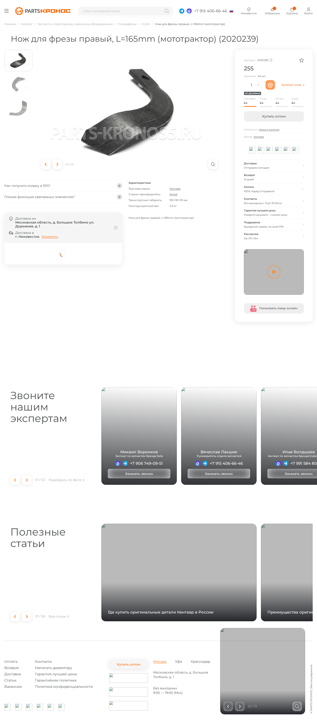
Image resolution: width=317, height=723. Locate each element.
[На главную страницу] (42, 11)
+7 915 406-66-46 (226, 463)
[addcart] (270, 85)
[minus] (245, 84)
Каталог (27, 24)
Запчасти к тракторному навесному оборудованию (75, 24)
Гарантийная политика (55, 680)
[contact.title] (181, 11)
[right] (57, 164)
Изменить (50, 237)
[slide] (297, 706)
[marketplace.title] (128, 678)
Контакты (43, 662)
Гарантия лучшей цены (56, 674)
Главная (10, 24)
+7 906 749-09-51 (146, 463)
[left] (45, 164)
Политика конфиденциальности (64, 687)
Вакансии (13, 687)
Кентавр (174, 188)
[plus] (258, 84)
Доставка (12, 674)
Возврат (11, 668)
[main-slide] (129, 111)
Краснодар (200, 662)
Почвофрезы (127, 24)
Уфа (178, 662)
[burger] (6, 11)
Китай (173, 194)
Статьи (10, 680)
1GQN (146, 24)
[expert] (118, 463)
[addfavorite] (301, 60)
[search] (167, 11)
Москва (159, 662)
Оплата (10, 662)
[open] (213, 164)
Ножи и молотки (269, 129)
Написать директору (53, 668)
